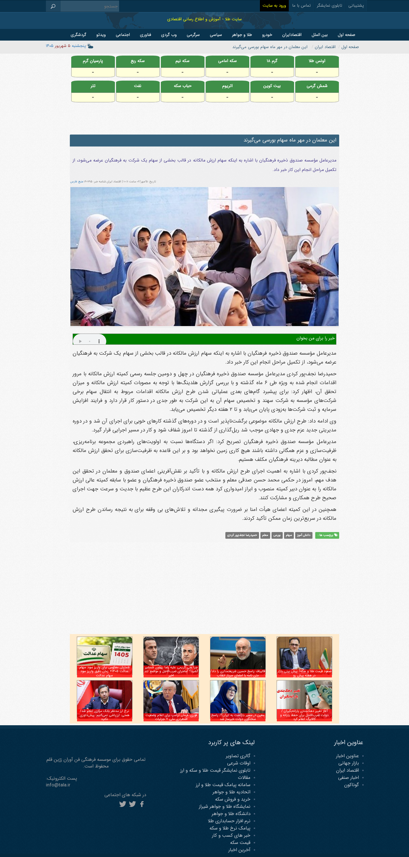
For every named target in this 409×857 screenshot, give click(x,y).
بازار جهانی (348, 763)
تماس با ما (301, 5)
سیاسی (216, 34)
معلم (265, 535)
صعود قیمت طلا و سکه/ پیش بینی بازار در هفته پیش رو (304, 673)
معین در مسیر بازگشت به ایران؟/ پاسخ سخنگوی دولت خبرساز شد (237, 717)
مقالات (244, 777)
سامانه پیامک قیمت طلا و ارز (223, 785)
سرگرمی (193, 34)
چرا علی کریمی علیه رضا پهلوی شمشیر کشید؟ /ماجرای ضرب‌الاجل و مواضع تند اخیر (171, 671)
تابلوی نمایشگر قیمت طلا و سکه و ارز (215, 770)
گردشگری (78, 34)
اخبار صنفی (348, 777)
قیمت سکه (240, 842)
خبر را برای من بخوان (316, 338)
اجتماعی (123, 34)
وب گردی (169, 34)
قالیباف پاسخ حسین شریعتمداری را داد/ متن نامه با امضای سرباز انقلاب (237, 673)
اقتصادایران (292, 34)
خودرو (267, 34)
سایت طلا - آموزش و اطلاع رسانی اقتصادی (204, 19)
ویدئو (101, 34)
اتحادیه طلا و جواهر (231, 792)
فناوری (145, 34)
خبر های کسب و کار (231, 835)
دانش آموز (304, 535)
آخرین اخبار (239, 850)
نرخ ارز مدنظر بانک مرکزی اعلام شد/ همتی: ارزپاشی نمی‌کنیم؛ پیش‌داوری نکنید (104, 715)
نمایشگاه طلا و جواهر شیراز (224, 806)
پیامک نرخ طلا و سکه (230, 828)
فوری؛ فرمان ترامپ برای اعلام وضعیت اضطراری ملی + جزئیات (171, 717)
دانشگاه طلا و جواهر (231, 814)
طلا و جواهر (242, 34)
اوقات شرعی (238, 763)
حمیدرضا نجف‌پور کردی (242, 535)
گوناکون (351, 785)
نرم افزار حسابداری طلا (229, 821)
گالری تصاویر (238, 756)
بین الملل (320, 34)
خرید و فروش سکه (232, 799)
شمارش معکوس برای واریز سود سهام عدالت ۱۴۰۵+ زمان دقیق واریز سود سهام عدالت (104, 671)
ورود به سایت (274, 5)
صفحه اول (346, 34)
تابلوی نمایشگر (329, 5)
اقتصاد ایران (347, 770)
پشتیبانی (356, 5)
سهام (289, 535)
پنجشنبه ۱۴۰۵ (66, 46)
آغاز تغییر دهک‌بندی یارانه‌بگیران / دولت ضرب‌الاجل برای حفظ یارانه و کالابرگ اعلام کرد (304, 715)
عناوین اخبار (347, 756)
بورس (277, 535)
